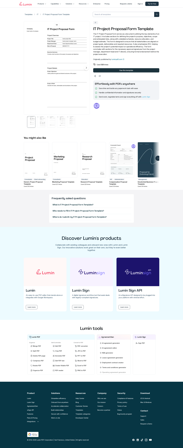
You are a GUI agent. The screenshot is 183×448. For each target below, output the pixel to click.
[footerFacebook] (133, 440)
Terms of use (122, 406)
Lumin (29, 398)
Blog (77, 402)
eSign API (30, 410)
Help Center (80, 398)
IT (37, 14)
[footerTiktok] (142, 440)
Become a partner (103, 410)
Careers (100, 406)
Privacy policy (122, 402)
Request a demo (126, 4)
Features (30, 414)
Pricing (107, 4)
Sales (142, 420)
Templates (29, 14)
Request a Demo (146, 424)
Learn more (32, 307)
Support (143, 416)
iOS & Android (145, 398)
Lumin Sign (146, 97)
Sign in (140, 4)
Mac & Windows (146, 402)
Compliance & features (125, 398)
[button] (31, 122)
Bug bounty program (124, 414)
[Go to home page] (25, 4)
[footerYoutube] (150, 440)
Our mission (101, 402)
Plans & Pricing (32, 418)
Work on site (55, 418)
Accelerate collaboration (60, 406)
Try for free (152, 4)
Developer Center (82, 418)
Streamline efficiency (58, 398)
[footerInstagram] (146, 440)
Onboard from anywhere (59, 402)
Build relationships (57, 410)
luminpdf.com (117, 59)
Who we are (101, 398)
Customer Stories (82, 406)
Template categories (83, 414)
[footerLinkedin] (137, 440)
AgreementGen (32, 406)
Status (119, 410)
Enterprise (96, 4)
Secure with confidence (59, 414)
